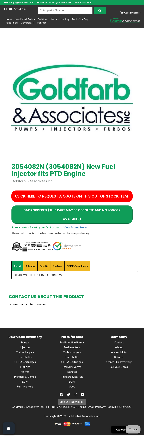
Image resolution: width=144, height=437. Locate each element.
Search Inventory (60, 19)
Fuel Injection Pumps (72, 342)
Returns (118, 357)
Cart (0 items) (132, 12)
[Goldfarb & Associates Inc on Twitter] (68, 394)
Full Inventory (25, 386)
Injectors (25, 347)
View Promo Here (82, 2)
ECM (25, 381)
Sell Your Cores (119, 366)
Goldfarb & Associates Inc (83, 416)
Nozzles (25, 366)
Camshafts (25, 357)
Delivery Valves (72, 366)
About (119, 347)
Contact (41, 22)
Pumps (25, 342)
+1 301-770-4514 (14, 9)
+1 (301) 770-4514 (57, 406)
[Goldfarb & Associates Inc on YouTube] (82, 394)
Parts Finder (12, 22)
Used (72, 386)
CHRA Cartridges (25, 361)
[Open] (9, 428)
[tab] (17, 266)
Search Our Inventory (119, 361)
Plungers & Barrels (25, 376)
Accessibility (119, 352)
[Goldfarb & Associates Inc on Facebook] (61, 394)
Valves (25, 371)
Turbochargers (25, 352)
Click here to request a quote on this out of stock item (71, 196)
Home (9, 19)
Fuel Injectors (72, 347)
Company (26, 22)
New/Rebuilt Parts (24, 19)
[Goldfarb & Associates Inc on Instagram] (75, 394)
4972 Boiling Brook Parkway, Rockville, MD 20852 (101, 406)
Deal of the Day (80, 19)
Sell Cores (43, 19)
